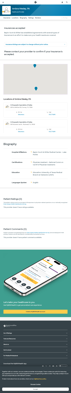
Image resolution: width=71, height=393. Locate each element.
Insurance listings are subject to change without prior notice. (27, 44)
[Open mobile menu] (3, 2)
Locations (15, 18)
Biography (23, 18)
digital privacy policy (40, 379)
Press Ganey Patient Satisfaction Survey (14, 204)
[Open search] (66, 2)
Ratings (31, 18)
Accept (35, 389)
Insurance (6, 18)
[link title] (35, 2)
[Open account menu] (62, 2)
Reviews (38, 18)
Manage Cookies (35, 384)
